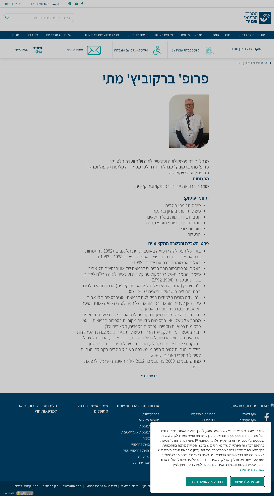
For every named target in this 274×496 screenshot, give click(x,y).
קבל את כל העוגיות (247, 481)
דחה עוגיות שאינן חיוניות (207, 481)
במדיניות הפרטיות (252, 469)
